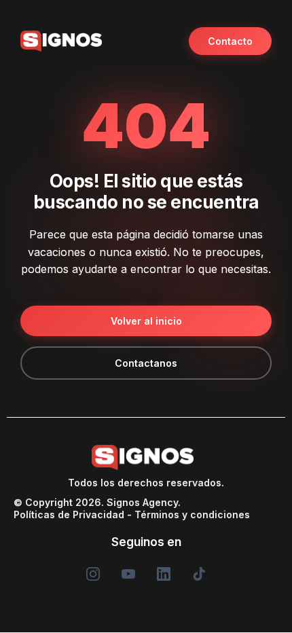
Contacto (230, 41)
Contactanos (146, 363)
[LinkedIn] (163, 574)
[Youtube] (128, 574)
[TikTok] (199, 574)
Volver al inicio (146, 321)
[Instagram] (93, 574)
